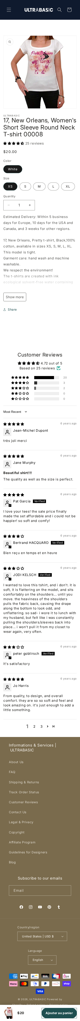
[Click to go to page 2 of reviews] (48, 726)
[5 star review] (13, 424)
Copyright (16, 832)
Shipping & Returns (24, 782)
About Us (16, 762)
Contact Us (17, 812)
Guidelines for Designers (28, 852)
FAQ (12, 772)
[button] (9, 10)
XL (68, 186)
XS (10, 186)
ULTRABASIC (37, 999)
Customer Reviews (23, 802)
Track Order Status (24, 792)
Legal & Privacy (21, 822)
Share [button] (12, 309)
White (13, 169)
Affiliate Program (22, 842)
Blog (12, 862)
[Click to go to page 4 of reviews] (53, 726)
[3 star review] (13, 568)
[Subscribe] (66, 890)
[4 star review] (13, 536)
